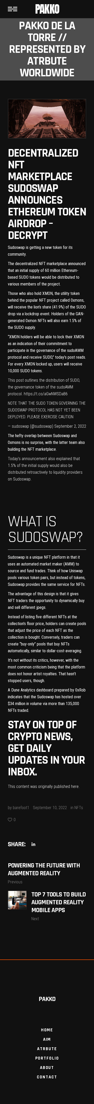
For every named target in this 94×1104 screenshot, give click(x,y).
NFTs (78, 807)
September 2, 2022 (70, 426)
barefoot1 (21, 807)
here (75, 786)
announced (77, 263)
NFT (42, 263)
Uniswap (76, 570)
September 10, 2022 (50, 807)
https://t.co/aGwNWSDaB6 (46, 393)
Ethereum (69, 270)
